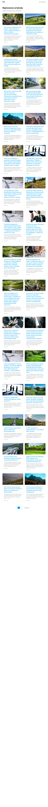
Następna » (27, 507)
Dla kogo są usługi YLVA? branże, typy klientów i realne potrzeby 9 (12, 399)
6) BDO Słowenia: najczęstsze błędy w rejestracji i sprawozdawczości (12, 429)
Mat (3, 2)
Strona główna (42, 1)
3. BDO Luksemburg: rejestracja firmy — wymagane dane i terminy (34, 429)
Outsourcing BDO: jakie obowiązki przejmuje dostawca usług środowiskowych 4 (12, 458)
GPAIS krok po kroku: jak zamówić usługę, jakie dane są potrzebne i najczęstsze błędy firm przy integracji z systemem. (12, 130)
